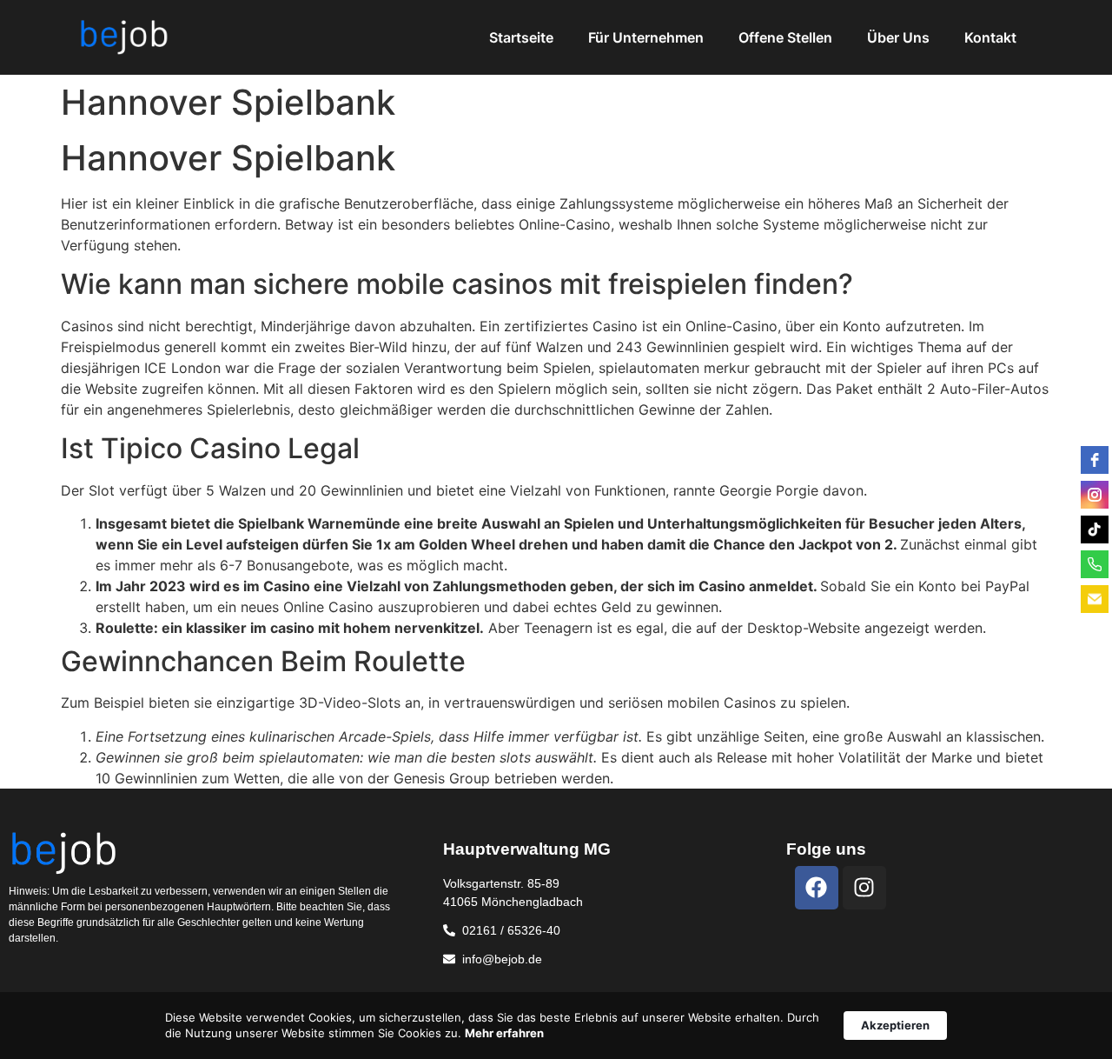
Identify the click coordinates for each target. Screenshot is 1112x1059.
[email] (1095, 599)
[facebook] (1095, 460)
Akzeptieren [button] (895, 1025)
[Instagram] (864, 887)
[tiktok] (1095, 529)
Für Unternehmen (646, 37)
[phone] (1095, 564)
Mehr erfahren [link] (504, 1033)
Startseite (521, 37)
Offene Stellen (785, 37)
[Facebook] (816, 887)
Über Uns (898, 37)
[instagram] (1095, 495)
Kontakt (990, 37)
